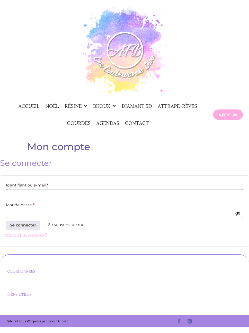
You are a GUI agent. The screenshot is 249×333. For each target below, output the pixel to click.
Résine (73, 106)
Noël (52, 106)
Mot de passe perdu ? (26, 234)
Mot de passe (31, 204)
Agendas (107, 123)
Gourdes (78, 123)
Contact (137, 123)
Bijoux (101, 106)
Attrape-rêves (177, 106)
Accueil (29, 106)
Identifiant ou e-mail (38, 184)
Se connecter (23, 225)
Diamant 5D (137, 106)
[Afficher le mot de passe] (237, 213)
